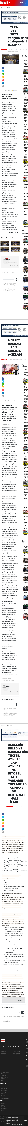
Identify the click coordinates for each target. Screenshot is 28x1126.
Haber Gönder (16, 1054)
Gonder (16, 279)
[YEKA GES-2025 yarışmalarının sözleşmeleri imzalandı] (10, 59)
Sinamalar (3, 1093)
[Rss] (14, 1046)
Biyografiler (3, 1107)
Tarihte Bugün (4, 1092)
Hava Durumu (4, 1087)
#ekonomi (4, 678)
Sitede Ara (3, 1103)
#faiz (9, 678)
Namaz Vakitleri (4, 1090)
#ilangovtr (7, 999)
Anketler (3, 1105)
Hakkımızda (3, 1051)
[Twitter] (4, 1046)
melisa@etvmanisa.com (11, 689)
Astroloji (2, 1110)
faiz (9, 431)
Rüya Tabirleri (4, 1108)
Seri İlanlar (3, 1095)
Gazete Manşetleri (5, 1098)
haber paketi (3, 1122)
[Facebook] (1, 1046)
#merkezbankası (6, 680)
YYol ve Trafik (4, 1088)
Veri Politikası (4, 1054)
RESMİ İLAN (9, 725)
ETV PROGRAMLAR (13, 3)
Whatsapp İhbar (16, 1053)
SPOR (2, 1080)
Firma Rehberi (4, 1097)
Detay (14, 1124)
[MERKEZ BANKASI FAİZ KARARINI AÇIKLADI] (10, 369)
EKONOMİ (9, 7)
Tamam (20, 1124)
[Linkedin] (11, 1046)
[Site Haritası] (16, 1046)
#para (12, 680)
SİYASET (3, 1078)
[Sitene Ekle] (19, 1046)
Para (13, 440)
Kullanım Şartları (16, 1051)
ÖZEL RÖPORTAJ (4, 1077)
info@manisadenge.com (11, 262)
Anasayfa (3, 7)
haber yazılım (3, 1124)
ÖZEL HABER (3, 1075)
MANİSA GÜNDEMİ (5, 1082)
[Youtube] (9, 1046)
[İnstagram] (6, 1046)
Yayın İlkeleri (3, 1053)
